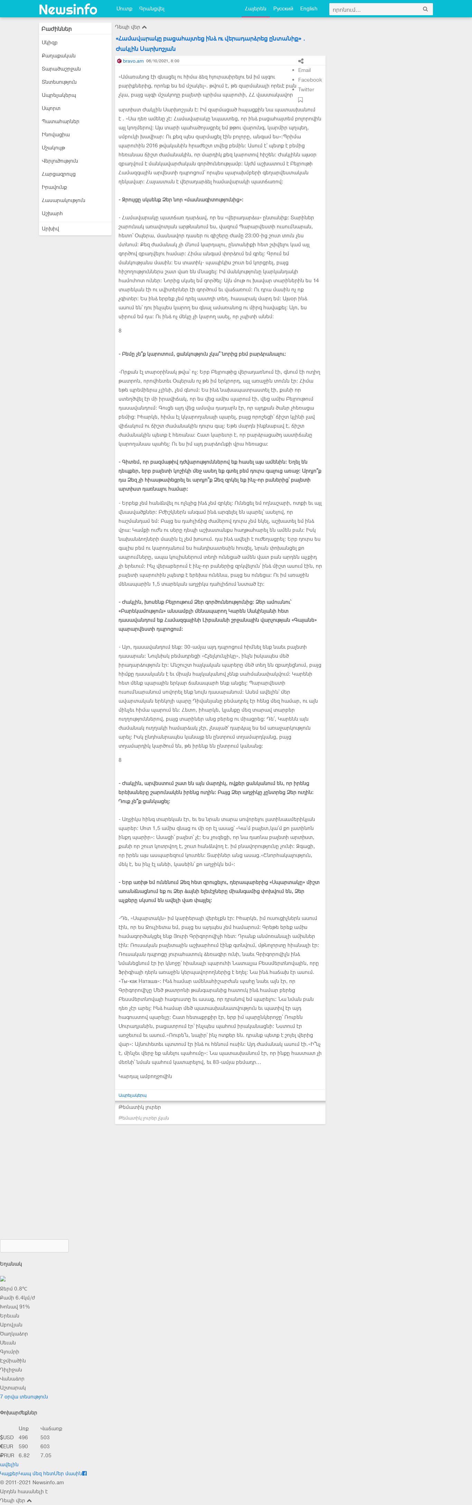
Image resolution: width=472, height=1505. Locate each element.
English (309, 8)
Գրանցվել (151, 8)
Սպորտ (51, 108)
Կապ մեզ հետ (36, 1473)
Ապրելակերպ (59, 95)
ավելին (9, 1464)
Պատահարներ (60, 121)
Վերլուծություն (60, 160)
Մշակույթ (53, 147)
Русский (283, 8)
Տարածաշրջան (61, 68)
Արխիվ (50, 228)
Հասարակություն (63, 200)
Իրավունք (54, 187)
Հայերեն (255, 8)
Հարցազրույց (59, 174)
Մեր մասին (68, 1473)
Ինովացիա (56, 134)
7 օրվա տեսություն (24, 1396)
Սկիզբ (50, 42)
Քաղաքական (59, 55)
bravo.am (133, 60)
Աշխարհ (52, 213)
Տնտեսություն (59, 82)
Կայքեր (9, 1473)
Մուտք (124, 8)
